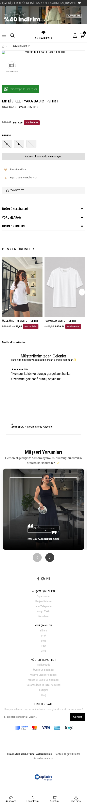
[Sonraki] (49, 557)
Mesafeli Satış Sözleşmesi (43, 680)
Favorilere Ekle (22, 286)
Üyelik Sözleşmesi (43, 670)
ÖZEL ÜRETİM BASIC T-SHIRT (20, 320)
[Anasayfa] (5, 46)
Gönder (77, 716)
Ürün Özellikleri (15, 209)
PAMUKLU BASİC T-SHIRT (60, 320)
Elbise (43, 630)
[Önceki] (37, 557)
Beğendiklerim (43, 601)
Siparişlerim (43, 596)
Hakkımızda (43, 665)
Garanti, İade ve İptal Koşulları (43, 685)
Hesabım (43, 616)
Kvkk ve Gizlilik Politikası (43, 675)
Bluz (43, 641)
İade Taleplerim (43, 606)
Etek (43, 635)
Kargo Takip (43, 611)
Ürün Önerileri (13, 226)
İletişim (43, 690)
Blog (43, 695)
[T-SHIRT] (9, 46)
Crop (43, 651)
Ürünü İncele (30, 286)
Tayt (43, 646)
